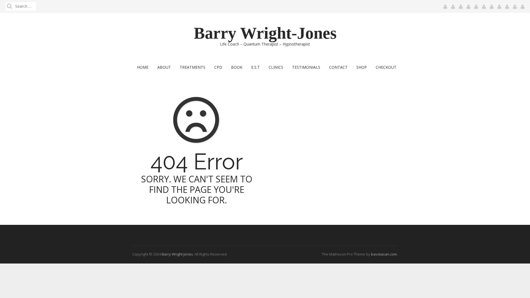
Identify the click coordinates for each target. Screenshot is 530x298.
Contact (338, 67)
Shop (361, 67)
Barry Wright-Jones (265, 33)
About (164, 67)
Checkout (386, 67)
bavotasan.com (384, 254)
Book (236, 67)
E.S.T (255, 67)
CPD (218, 67)
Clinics (276, 67)
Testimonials (306, 67)
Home (143, 67)
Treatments (192, 67)
